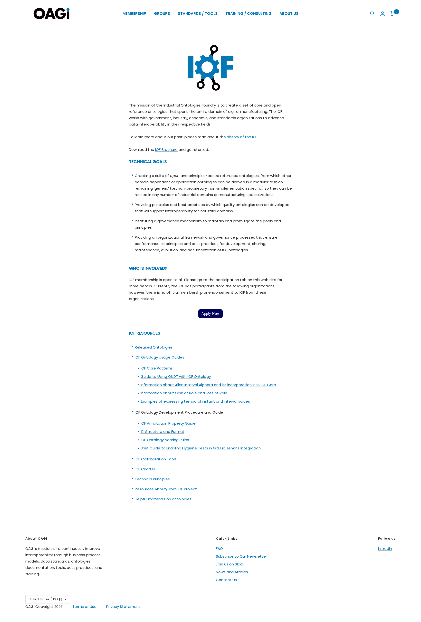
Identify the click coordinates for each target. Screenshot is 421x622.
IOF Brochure (166, 149)
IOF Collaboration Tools (156, 459)
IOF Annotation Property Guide (168, 423)
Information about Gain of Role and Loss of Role (184, 393)
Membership (134, 13)
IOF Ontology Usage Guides (159, 357)
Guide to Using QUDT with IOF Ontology (176, 376)
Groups (162, 13)
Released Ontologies (154, 347)
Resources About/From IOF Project (166, 489)
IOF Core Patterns (157, 368)
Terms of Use (84, 606)
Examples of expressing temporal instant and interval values (195, 401)
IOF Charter (145, 469)
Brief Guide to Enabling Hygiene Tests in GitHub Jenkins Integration (201, 448)
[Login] (382, 13)
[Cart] (393, 13)
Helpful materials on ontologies (163, 499)
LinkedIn (385, 548)
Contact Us (226, 579)
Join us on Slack (230, 564)
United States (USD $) (45, 599)
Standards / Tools (198, 13)
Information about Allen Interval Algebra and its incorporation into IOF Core (208, 384)
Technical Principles (152, 479)
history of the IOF (242, 136)
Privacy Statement (123, 606)
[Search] (372, 13)
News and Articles (232, 571)
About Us (288, 13)
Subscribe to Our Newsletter (241, 556)
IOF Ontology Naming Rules (165, 439)
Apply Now (210, 313)
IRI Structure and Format (162, 431)
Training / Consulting (248, 13)
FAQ (219, 548)
